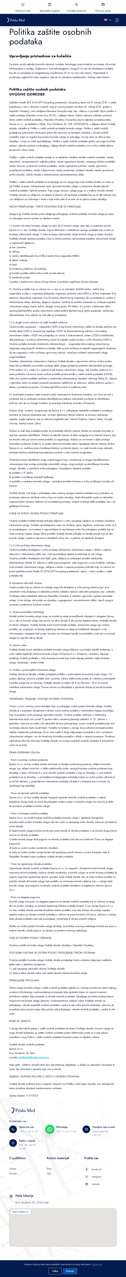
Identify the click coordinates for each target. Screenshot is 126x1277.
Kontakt (13, 1173)
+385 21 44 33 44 (28, 1131)
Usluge (12, 1168)
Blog (49, 1168)
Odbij (55, 1271)
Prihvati (70, 1271)
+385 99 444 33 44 (66, 1131)
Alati (49, 1173)
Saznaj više (97, 1264)
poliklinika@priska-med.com (33, 1057)
